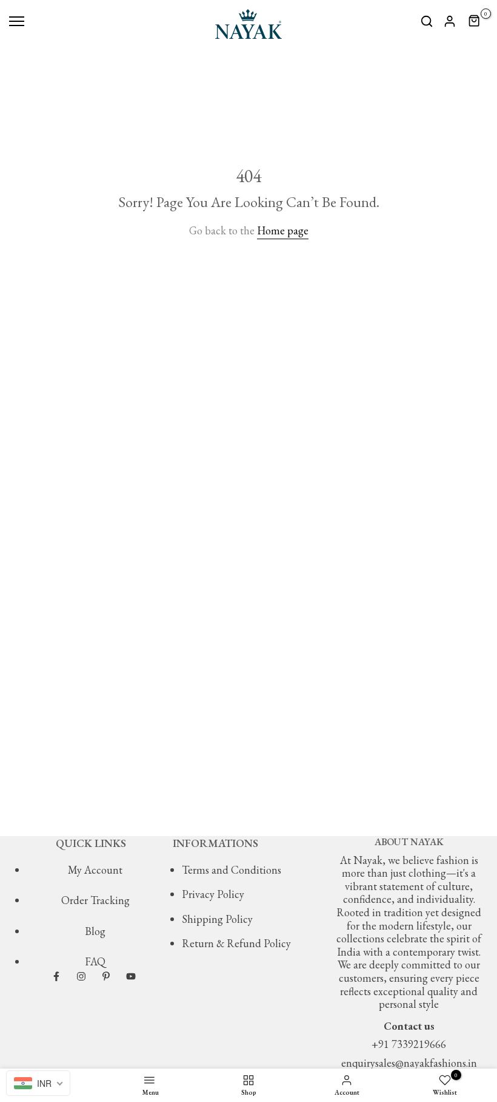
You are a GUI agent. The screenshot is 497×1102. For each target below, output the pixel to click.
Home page (283, 230)
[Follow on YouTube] (131, 976)
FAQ (95, 961)
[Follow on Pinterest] (106, 976)
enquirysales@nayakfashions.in (409, 1063)
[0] (474, 21)
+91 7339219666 (409, 1044)
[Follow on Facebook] (56, 976)
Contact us (409, 1026)
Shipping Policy (217, 919)
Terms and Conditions (231, 870)
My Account (95, 870)
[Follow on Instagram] (81, 976)
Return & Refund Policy (236, 943)
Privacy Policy (213, 894)
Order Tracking (95, 900)
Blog (95, 931)
